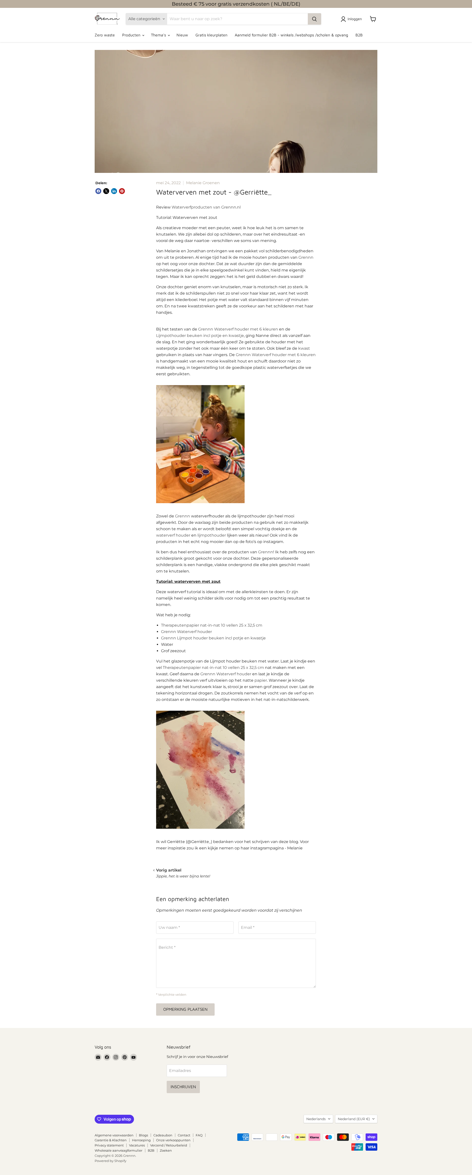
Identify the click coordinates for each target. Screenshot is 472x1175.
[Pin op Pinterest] (122, 191)
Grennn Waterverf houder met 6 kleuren (238, 329)
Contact (184, 1135)
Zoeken (166, 1150)
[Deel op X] (106, 191)
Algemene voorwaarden (114, 1135)
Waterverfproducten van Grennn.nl (206, 207)
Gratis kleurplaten (211, 35)
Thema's (159, 35)
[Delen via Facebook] (98, 191)
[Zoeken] (314, 19)
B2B (359, 35)
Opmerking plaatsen (185, 1009)
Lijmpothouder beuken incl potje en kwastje (200, 335)
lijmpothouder (211, 535)
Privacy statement (109, 1145)
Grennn (305, 257)
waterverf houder (173, 535)
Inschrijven (183, 1086)
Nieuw (182, 35)
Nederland (354, 1119)
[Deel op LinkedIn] (114, 191)
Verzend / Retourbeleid (168, 1145)
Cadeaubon (162, 1135)
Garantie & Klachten (111, 1140)
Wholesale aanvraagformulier (118, 1150)
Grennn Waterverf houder (186, 631)
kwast (304, 348)
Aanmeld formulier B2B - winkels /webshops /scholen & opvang (291, 35)
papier (260, 680)
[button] (352, 19)
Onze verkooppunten (173, 1140)
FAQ (199, 1135)
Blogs (143, 1135)
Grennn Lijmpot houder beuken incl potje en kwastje (213, 638)
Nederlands (316, 1119)
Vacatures (137, 1145)
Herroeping (141, 1140)
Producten (132, 35)
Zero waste (105, 35)
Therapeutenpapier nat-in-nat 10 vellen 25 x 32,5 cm (211, 625)
